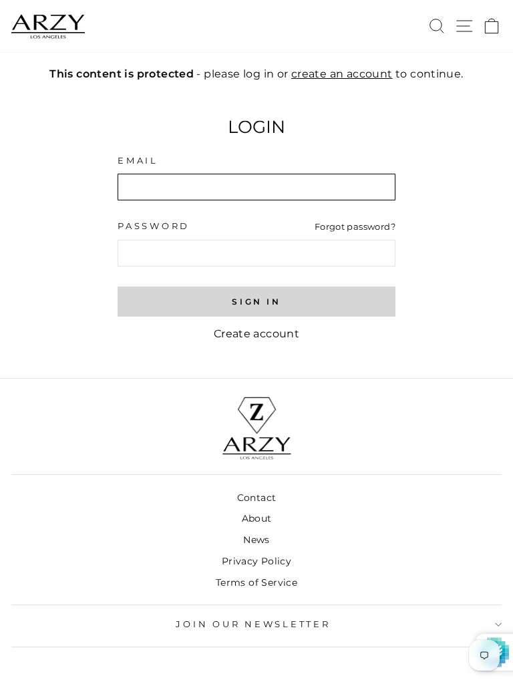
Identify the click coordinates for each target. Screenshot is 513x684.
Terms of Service (256, 582)
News (256, 540)
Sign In (256, 302)
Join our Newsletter (253, 624)
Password (154, 226)
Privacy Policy (256, 561)
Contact (257, 498)
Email (138, 161)
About (257, 518)
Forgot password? (355, 226)
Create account (256, 333)
